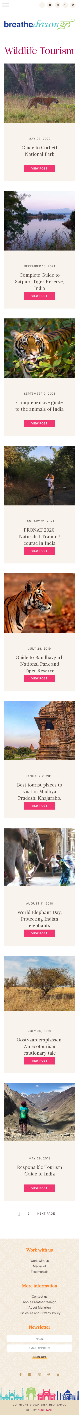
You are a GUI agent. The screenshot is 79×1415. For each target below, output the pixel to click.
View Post (39, 168)
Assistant (45, 1409)
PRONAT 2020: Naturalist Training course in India (39, 537)
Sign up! (39, 1357)
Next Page (46, 1213)
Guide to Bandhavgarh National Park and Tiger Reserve (40, 664)
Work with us (40, 1260)
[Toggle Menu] (5, 5)
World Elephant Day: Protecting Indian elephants (39, 919)
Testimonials (39, 1271)
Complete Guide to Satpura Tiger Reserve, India (39, 282)
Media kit (39, 1266)
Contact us (39, 1296)
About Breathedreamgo (39, 1302)
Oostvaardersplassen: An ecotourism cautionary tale (40, 1047)
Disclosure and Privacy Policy (39, 1313)
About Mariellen (40, 1307)
